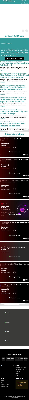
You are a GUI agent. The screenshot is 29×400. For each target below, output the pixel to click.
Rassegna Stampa (5, 386)
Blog (17, 375)
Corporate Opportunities (21, 367)
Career (17, 373)
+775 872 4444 (23, 2)
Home (2, 380)
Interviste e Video (5, 384)
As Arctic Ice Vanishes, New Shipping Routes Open (12, 124)
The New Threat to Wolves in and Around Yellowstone (13, 88)
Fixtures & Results (20, 369)
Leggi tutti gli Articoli (14, 58)
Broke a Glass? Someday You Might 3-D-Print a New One (13, 100)
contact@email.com (24, 3)
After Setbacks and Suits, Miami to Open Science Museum (14, 76)
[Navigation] (1, 1)
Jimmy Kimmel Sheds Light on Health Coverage (14, 112)
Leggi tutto (2, 70)
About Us (18, 371)
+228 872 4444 (23, 0)
